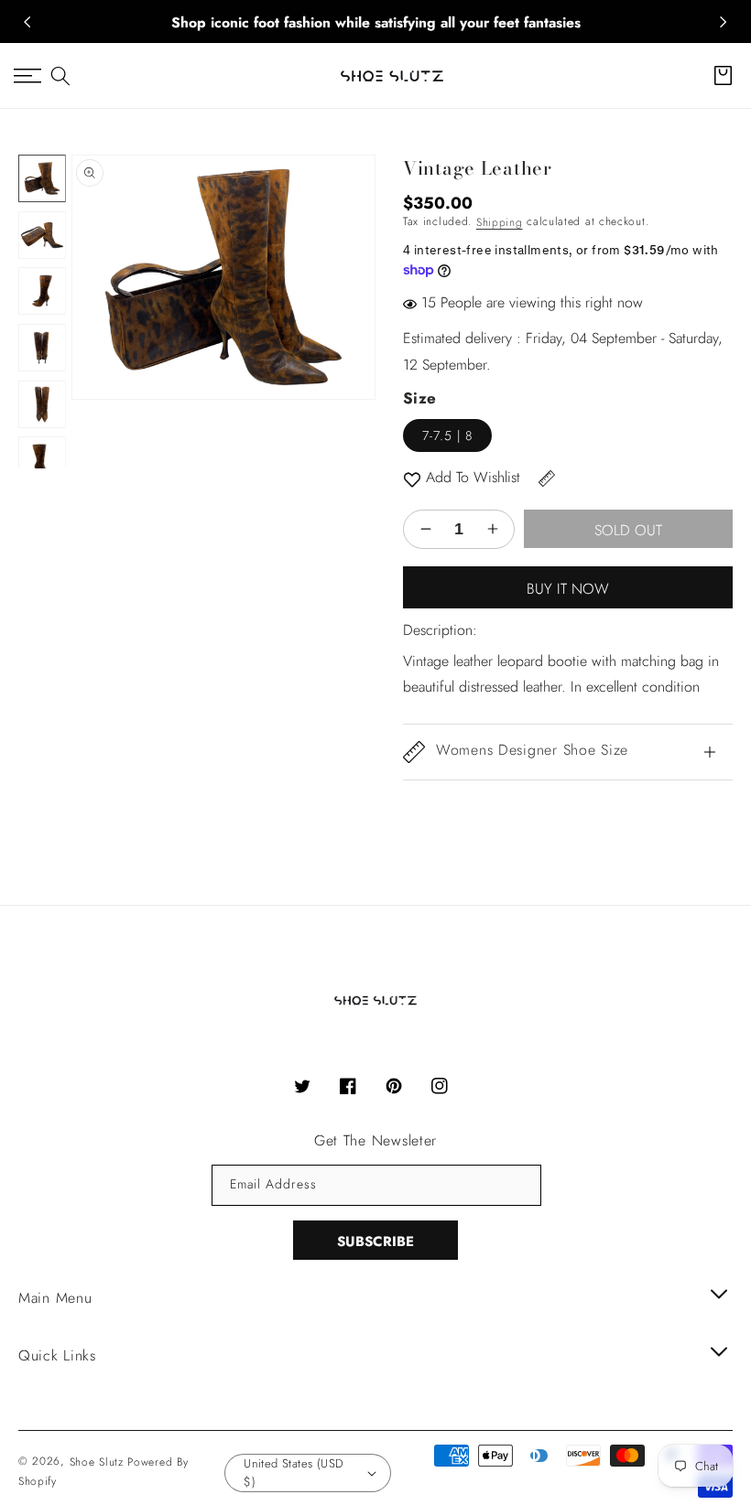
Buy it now (568, 588)
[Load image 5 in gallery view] (42, 404)
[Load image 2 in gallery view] (42, 235)
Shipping (499, 222)
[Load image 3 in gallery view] (42, 291)
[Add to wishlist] (412, 478)
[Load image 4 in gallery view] (42, 347)
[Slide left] (27, 22)
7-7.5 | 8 (447, 435)
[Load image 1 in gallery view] (42, 178)
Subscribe (375, 1241)
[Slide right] (723, 22)
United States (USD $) (293, 1472)
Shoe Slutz (97, 1462)
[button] (60, 76)
